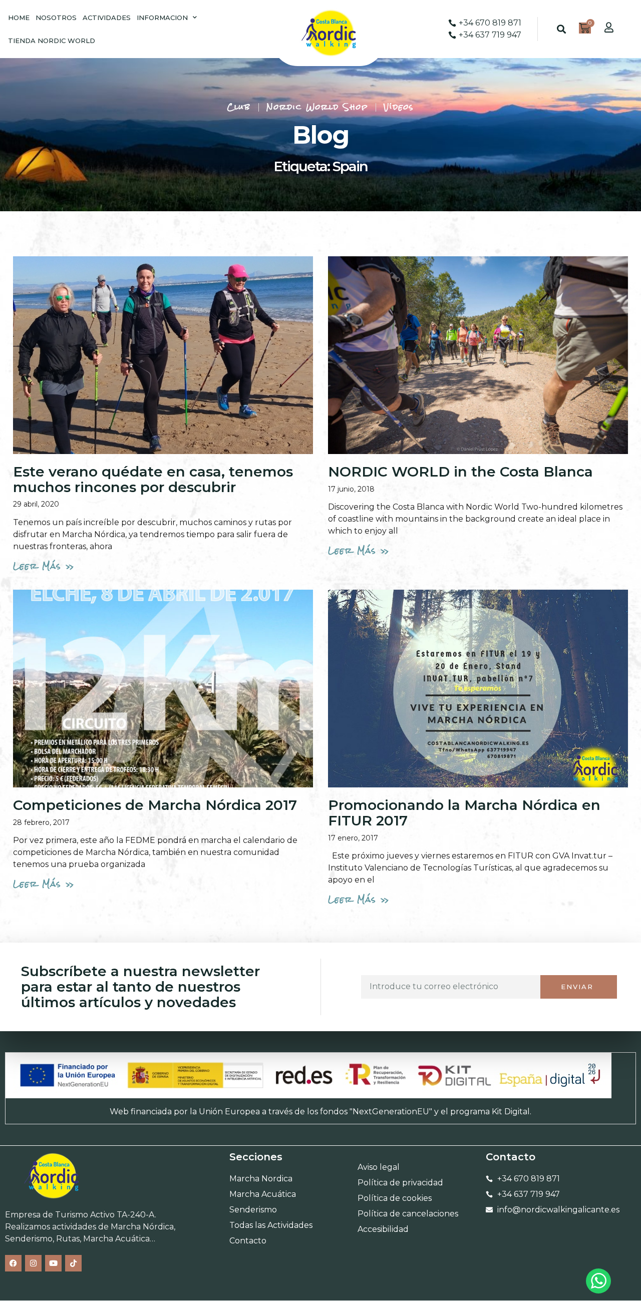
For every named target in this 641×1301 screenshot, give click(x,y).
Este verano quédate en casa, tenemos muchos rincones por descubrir (153, 479)
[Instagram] (33, 1263)
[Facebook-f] (13, 1263)
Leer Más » (44, 566)
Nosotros (56, 18)
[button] (561, 29)
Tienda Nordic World (51, 41)
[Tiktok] (73, 1263)
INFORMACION (162, 18)
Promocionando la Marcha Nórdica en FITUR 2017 (464, 812)
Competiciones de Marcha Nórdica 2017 (155, 804)
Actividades (107, 18)
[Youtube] (53, 1263)
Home (19, 18)
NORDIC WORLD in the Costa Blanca (460, 471)
